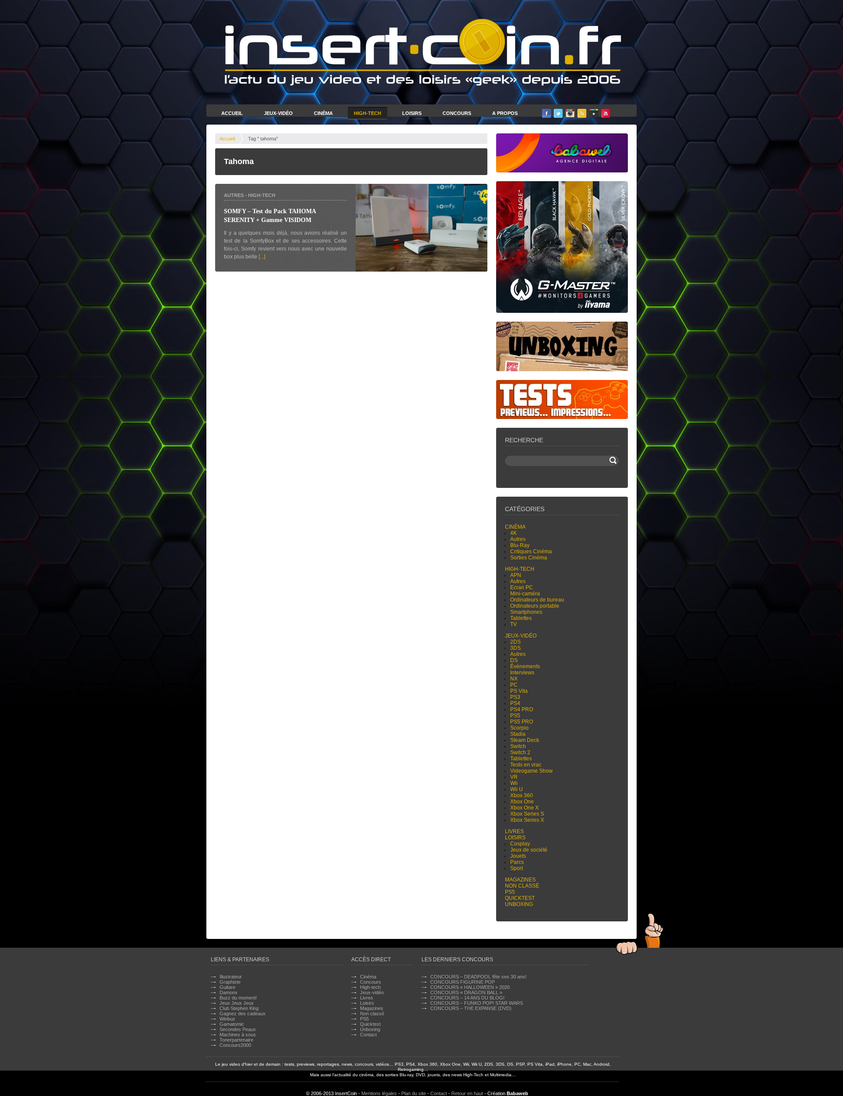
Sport (516, 868)
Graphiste (230, 982)
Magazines (520, 880)
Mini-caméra (525, 594)
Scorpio (519, 728)
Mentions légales (379, 1093)
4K (513, 533)
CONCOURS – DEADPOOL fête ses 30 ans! (478, 976)
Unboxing (519, 904)
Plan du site (413, 1093)
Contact (368, 1034)
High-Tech (367, 113)
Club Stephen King (239, 1008)
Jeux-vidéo (521, 636)
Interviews (522, 673)
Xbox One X (524, 808)
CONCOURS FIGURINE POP (462, 982)
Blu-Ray (520, 545)
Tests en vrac (525, 765)
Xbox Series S (527, 814)
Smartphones (526, 612)
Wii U (516, 789)
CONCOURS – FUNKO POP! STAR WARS (476, 1003)
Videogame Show (531, 771)
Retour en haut (467, 1093)
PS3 (515, 697)
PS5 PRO (521, 722)
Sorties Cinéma (528, 558)
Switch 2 (520, 752)
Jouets (518, 856)
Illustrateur (231, 976)
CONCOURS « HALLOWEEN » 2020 (470, 987)
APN (515, 575)
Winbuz (227, 1018)
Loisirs (412, 113)
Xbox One (522, 802)
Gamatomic (232, 1024)
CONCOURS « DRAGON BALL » (466, 992)
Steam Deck (524, 740)
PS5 (515, 716)
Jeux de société (529, 850)
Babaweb (517, 1093)
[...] (262, 257)
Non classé (522, 886)
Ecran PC (521, 587)
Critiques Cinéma (531, 551)
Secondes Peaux (238, 1029)
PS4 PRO (521, 709)
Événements (525, 666)
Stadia (518, 734)
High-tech (261, 195)
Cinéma (323, 113)
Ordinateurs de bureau (537, 600)
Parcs (517, 862)
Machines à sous (238, 1034)
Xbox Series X (527, 820)
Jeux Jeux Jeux (237, 1003)
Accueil (232, 113)
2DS (515, 642)
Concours (457, 113)
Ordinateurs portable (534, 606)
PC (514, 685)
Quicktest (520, 898)
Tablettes (521, 618)
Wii (514, 783)
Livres (514, 831)
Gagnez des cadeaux (243, 1013)
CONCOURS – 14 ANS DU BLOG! (467, 997)
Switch (518, 746)
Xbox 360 (521, 795)
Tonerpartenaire (236, 1039)
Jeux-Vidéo (278, 113)
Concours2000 (235, 1045)
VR (514, 777)
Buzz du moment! (238, 997)
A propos (505, 113)
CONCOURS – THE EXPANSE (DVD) (471, 1008)
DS (514, 660)
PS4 (515, 703)
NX (514, 679)
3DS (515, 648)
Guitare (227, 987)
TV (513, 624)
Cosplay (520, 844)
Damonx (229, 992)
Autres (234, 195)
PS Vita (519, 691)
